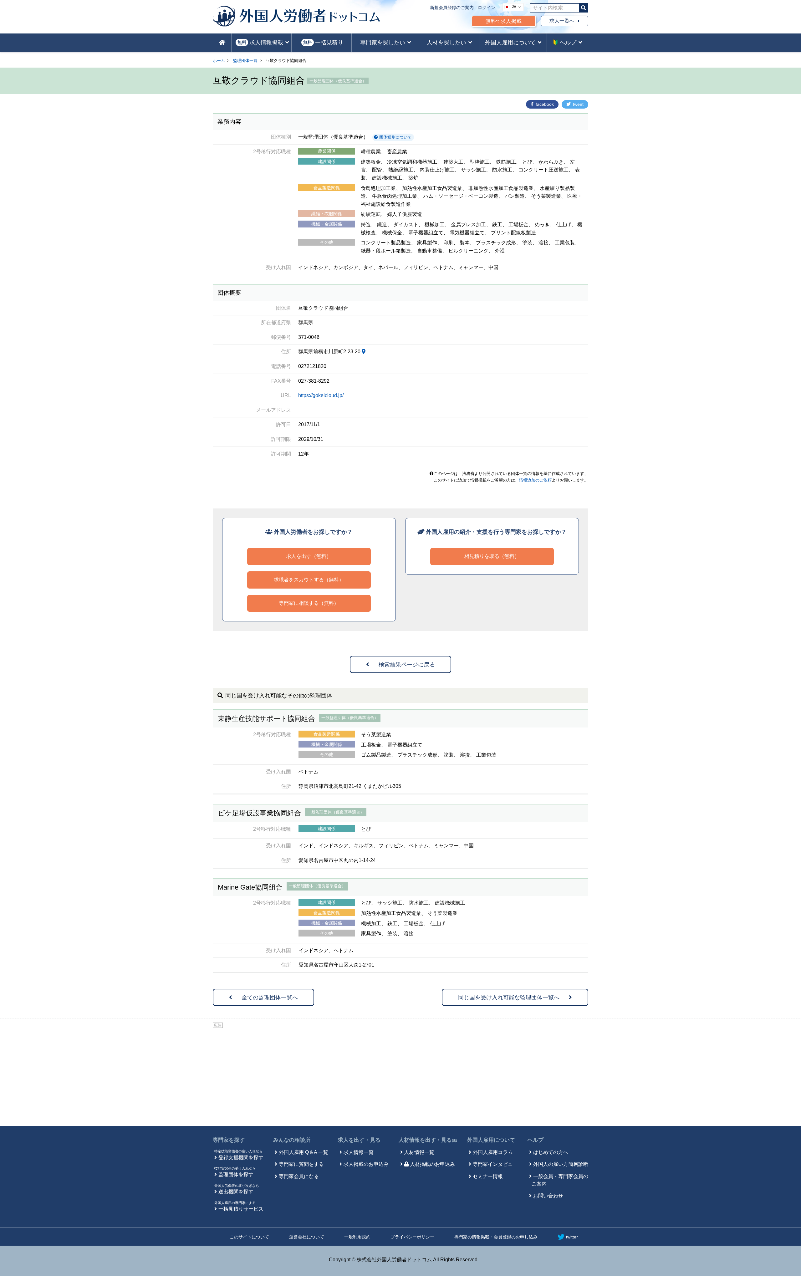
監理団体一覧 (245, 60)
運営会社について (306, 1236)
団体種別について (395, 137)
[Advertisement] (400, 1076)
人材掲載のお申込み (432, 1164)
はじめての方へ (550, 1152)
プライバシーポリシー (412, 1236)
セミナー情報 (488, 1176)
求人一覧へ (561, 20)
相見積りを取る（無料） (491, 556)
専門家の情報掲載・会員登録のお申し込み (496, 1236)
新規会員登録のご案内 (452, 7)
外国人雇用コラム (493, 1152)
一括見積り (323, 42)
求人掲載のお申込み (366, 1164)
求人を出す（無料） (308, 556)
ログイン (486, 7)
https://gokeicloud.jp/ (321, 395)
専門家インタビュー (495, 1164)
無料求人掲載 (504, 21)
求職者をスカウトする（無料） (309, 579)
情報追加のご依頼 (535, 480)
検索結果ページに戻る (407, 664)
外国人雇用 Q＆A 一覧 (303, 1152)
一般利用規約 (357, 1236)
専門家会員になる (299, 1176)
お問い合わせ (548, 1195)
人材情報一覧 (419, 1152)
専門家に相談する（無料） (309, 603)
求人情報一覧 (359, 1152)
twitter (572, 1236)
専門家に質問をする (301, 1164)
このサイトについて (249, 1236)
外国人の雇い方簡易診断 (560, 1164)
